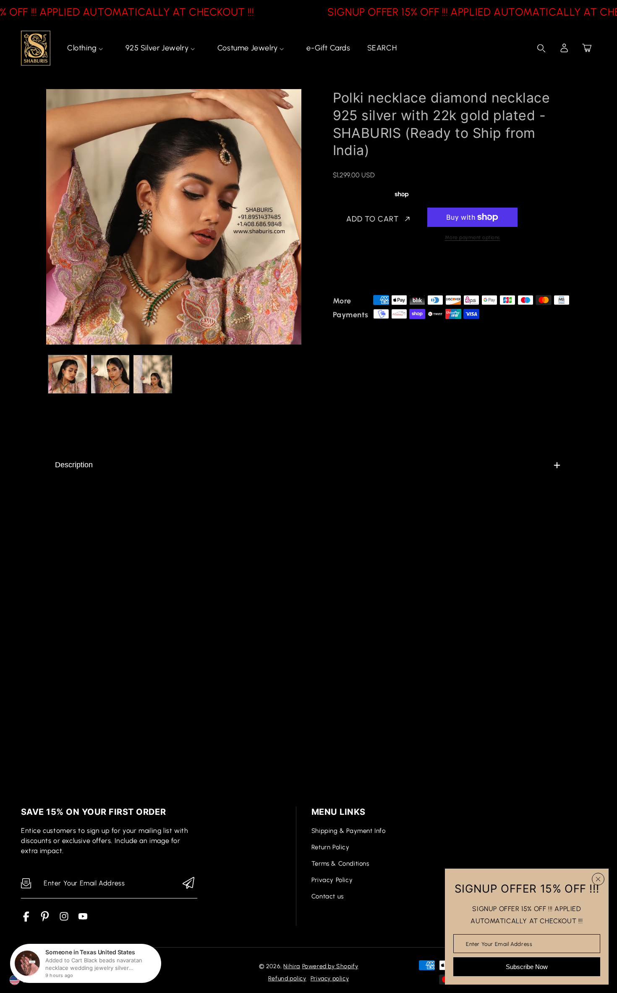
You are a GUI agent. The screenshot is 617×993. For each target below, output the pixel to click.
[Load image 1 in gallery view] (67, 374)
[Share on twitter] (381, 271)
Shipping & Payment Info (348, 831)
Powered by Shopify (330, 966)
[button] (587, 48)
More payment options (472, 237)
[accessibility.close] (598, 879)
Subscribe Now (527, 966)
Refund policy (287, 978)
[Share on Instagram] (410, 271)
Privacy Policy (332, 880)
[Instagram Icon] (64, 919)
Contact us (327, 896)
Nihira (291, 966)
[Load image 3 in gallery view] (152, 374)
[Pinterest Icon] (45, 919)
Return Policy (330, 847)
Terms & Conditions (340, 863)
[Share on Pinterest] (396, 271)
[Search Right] (541, 48)
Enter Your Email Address (499, 943)
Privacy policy (330, 978)
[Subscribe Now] (188, 883)
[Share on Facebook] (366, 271)
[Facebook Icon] (26, 919)
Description (74, 465)
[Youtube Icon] (83, 919)
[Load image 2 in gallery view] (110, 374)
